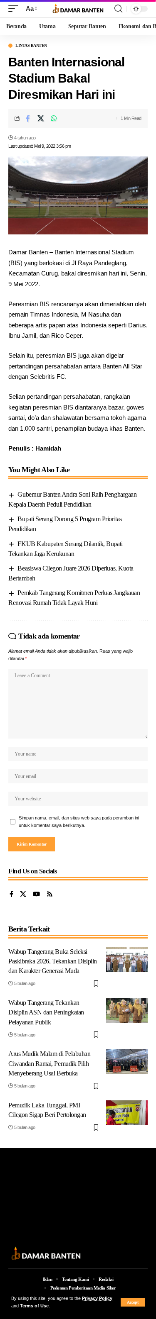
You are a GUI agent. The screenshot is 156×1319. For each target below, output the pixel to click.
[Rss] (49, 894)
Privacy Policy (97, 1298)
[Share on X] (41, 118)
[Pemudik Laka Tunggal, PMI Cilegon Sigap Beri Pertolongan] (127, 1112)
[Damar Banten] (78, 8)
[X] (23, 894)
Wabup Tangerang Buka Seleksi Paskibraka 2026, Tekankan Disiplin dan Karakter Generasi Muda (52, 961)
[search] (118, 8)
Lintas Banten (31, 46)
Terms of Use (34, 1305)
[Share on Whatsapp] (53, 118)
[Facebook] (11, 894)
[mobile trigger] (15, 8)
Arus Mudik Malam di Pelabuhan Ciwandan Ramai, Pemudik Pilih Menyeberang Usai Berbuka (49, 1063)
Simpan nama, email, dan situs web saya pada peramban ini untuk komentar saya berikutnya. (79, 821)
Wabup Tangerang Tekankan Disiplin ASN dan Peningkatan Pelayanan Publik (46, 1012)
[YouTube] (36, 894)
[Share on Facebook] (28, 118)
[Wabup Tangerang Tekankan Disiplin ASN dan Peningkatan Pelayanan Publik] (127, 1010)
